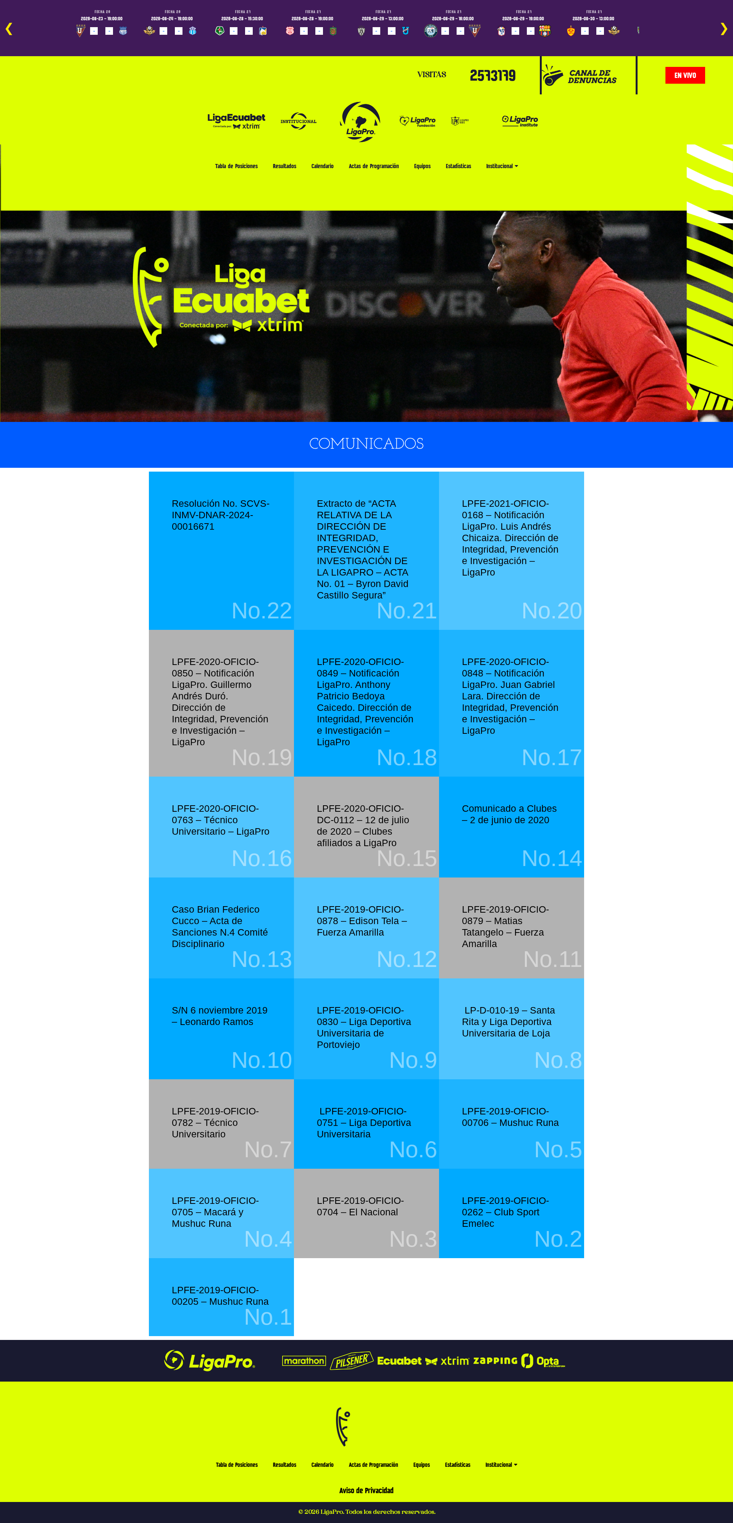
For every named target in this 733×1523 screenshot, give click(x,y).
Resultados (284, 166)
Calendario (323, 166)
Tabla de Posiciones (236, 166)
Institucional (499, 166)
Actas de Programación (374, 166)
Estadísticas (458, 166)
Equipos (422, 166)
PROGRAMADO (92, 42)
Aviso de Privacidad (366, 1490)
